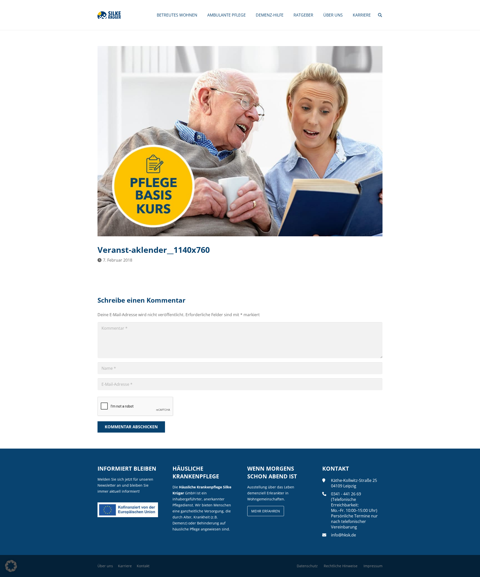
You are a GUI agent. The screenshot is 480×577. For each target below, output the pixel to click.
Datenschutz (307, 565)
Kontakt (143, 565)
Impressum (373, 565)
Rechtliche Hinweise (341, 565)
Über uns (105, 565)
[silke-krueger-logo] (109, 15)
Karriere (125, 565)
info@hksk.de (343, 535)
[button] (380, 15)
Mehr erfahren (265, 511)
